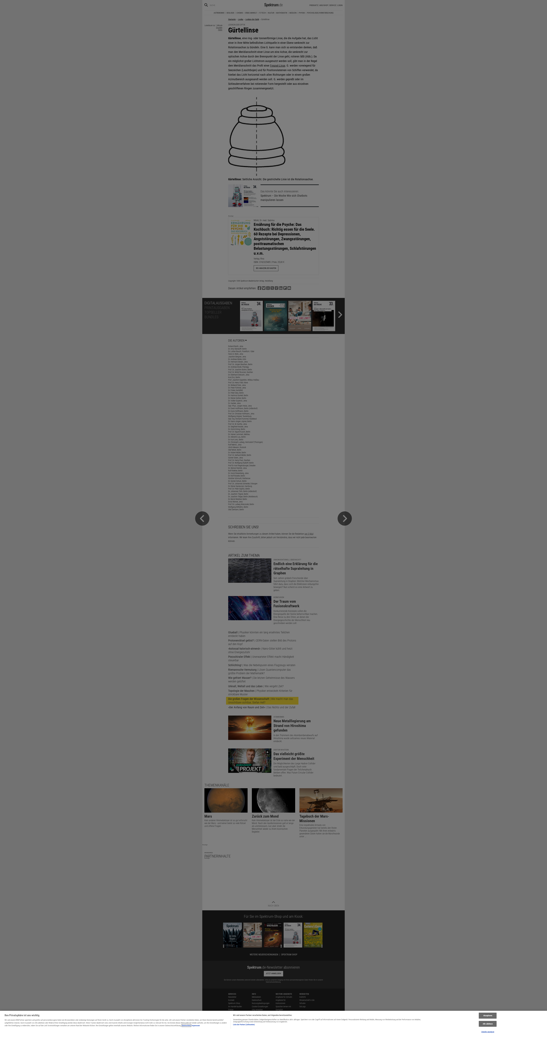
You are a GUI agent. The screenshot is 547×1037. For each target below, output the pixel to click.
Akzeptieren (487, 1015)
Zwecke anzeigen (487, 1032)
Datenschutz (186, 1025)
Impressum (196, 1025)
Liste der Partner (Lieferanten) (244, 1024)
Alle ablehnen (488, 1024)
